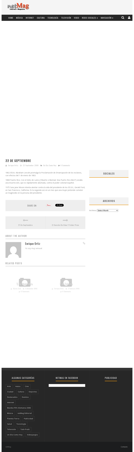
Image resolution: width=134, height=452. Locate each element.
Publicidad (28, 419)
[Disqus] (45, 334)
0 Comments (65, 165)
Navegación (106, 17)
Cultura (41, 17)
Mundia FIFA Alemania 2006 (19, 408)
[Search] (123, 18)
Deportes (33, 392)
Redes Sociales (89, 17)
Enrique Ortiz (13, 165)
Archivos (92, 210)
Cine (27, 386)
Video (76, 17)
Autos (17, 386)
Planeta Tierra (13, 419)
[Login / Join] (129, 18)
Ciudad (10, 392)
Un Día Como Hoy (49, 165)
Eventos (25, 397)
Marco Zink (17, 288)
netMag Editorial (25, 413)
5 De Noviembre (25, 284)
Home (10, 17)
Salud (9, 424)
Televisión (66, 17)
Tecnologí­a (53, 17)
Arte (9, 386)
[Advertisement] (82, 7)
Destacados (12, 397)
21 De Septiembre (25, 225)
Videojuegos (32, 435)
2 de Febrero (66, 284)
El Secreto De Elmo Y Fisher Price (65, 225)
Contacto (124, 447)
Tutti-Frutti (25, 429)
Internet (30, 17)
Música (19, 17)
